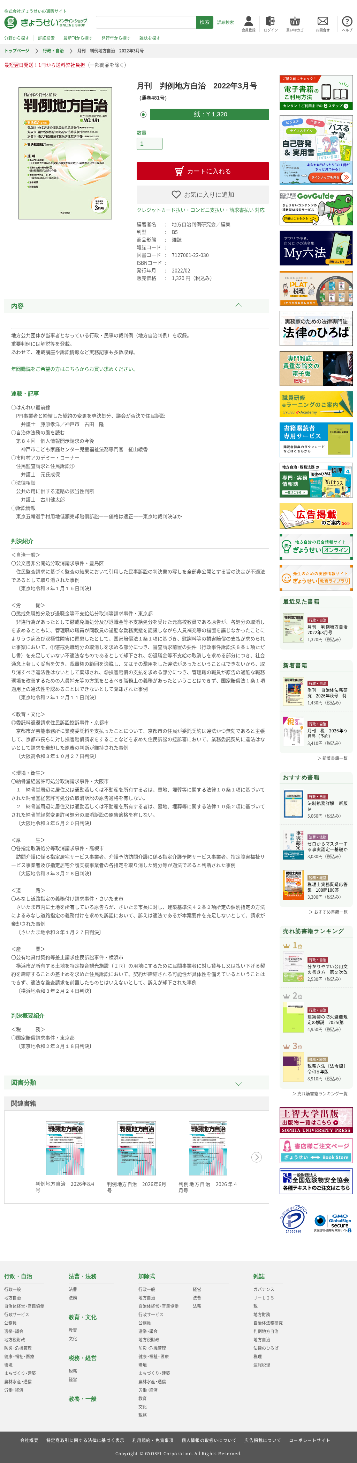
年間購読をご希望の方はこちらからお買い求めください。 (74, 368)
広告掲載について (262, 1440)
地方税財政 (14, 1340)
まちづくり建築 (20, 1373)
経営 (73, 1379)
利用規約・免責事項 (153, 1440)
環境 (8, 1365)
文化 (73, 1338)
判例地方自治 (266, 1331)
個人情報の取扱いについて (209, 1440)
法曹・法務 (83, 1276)
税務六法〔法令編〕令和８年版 (327, 1068)
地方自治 (12, 1298)
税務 (73, 1371)
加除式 (146, 1276)
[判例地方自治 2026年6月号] (136, 1148)
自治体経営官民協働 (24, 1306)
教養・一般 (83, 1399)
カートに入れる (209, 171)
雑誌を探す (149, 38)
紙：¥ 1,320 (209, 114)
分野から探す (16, 38)
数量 (141, 132)
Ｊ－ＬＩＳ (263, 1298)
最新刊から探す (78, 38)
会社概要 (29, 1440)
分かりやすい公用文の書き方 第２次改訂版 (327, 969)
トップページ (16, 51)
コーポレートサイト (310, 1440)
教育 (73, 1330)
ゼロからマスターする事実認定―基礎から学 (327, 846)
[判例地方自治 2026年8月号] (65, 1148)
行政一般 (12, 1289)
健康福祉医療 (19, 1356)
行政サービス (16, 1314)
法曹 (73, 1289)
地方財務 (261, 1314)
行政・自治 (53, 51)
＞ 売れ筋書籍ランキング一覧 (320, 1094)
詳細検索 (225, 22)
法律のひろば (266, 1348)
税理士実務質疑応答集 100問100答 (327, 887)
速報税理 (261, 1365)
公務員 (10, 1323)
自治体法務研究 (268, 1323)
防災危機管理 (18, 1348)
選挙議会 (13, 1331)
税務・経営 (83, 1358)
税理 (257, 1356)
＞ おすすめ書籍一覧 (328, 912)
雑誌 (259, 1276)
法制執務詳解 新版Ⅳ (327, 806)
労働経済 (13, 1390)
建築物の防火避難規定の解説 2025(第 (327, 1019)
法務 (73, 1298)
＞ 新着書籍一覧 (332, 758)
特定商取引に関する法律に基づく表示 (85, 1440)
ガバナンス (263, 1289)
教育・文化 (83, 1317)
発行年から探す (116, 38)
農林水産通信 (18, 1381)
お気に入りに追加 (209, 194)
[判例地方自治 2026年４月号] (208, 1148)
